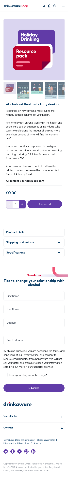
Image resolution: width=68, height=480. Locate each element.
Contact (8, 427)
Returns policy (28, 440)
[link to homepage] (17, 406)
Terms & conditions (11, 440)
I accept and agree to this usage (28, 375)
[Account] (49, 5)
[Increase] (22, 204)
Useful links (10, 416)
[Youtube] (19, 451)
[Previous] (10, 49)
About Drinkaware (33, 443)
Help (20, 443)
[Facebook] (12, 451)
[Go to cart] (56, 5)
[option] (34, 49)
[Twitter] (5, 451)
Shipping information (46, 440)
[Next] (57, 49)
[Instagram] (26, 451)
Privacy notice (9, 443)
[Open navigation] (63, 5)
